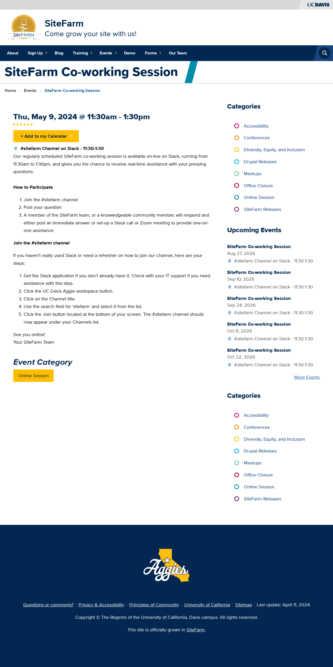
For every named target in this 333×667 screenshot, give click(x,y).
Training (80, 53)
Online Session (33, 375)
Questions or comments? (48, 604)
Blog (59, 53)
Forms (151, 53)
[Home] (23, 26)
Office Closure (258, 185)
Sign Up (35, 53)
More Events (307, 377)
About (12, 53)
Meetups (252, 173)
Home (10, 90)
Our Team (178, 53)
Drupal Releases (260, 161)
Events (106, 53)
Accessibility (256, 125)
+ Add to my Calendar (44, 136)
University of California (207, 604)
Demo (129, 53)
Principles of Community (154, 604)
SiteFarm (64, 23)
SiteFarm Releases (262, 209)
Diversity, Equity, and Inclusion (274, 149)
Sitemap (243, 604)
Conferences (257, 137)
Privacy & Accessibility (101, 604)
